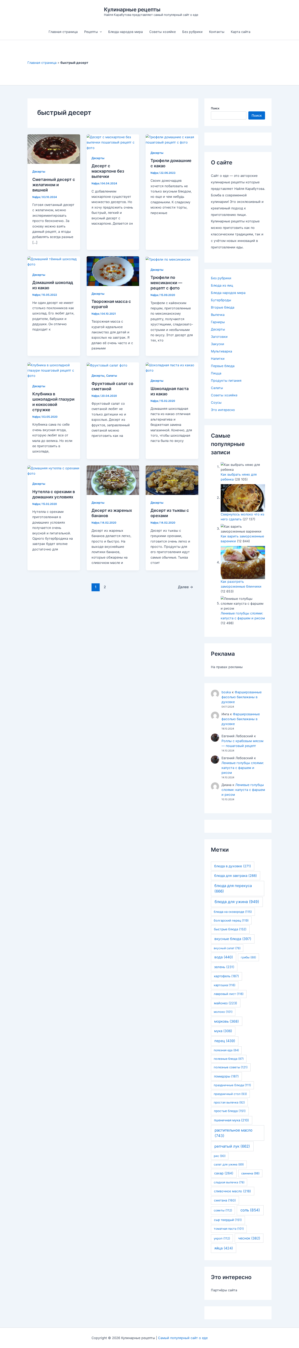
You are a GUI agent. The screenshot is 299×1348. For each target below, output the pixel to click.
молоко (223, 1012)
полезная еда (226, 1050)
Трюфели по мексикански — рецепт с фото (166, 282)
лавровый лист (228, 994)
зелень (224, 967)
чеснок (249, 1238)
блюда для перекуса (233, 888)
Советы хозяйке (162, 32)
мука (223, 1031)
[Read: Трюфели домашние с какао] (172, 139)
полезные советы (231, 1067)
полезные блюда (229, 1058)
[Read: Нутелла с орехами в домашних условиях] (53, 470)
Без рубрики (192, 32)
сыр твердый (228, 1220)
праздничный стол (230, 1094)
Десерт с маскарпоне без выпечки (108, 171)
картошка (224, 985)
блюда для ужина (237, 901)
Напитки (218, 359)
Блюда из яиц (222, 285)
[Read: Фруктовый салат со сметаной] (107, 365)
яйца (223, 1248)
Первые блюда (223, 366)
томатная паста (229, 1229)
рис (220, 1156)
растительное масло (233, 1133)
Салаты (111, 375)
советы (223, 1210)
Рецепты (91, 32)
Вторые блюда (222, 307)
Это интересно (223, 410)
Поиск (215, 108)
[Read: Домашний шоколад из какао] (53, 261)
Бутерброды (221, 300)
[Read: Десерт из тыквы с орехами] (172, 480)
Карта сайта (240, 32)
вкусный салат (227, 948)
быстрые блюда (230, 929)
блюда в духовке (232, 866)
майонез (225, 1003)
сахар (223, 1173)
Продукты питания (226, 380)
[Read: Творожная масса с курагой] (113, 271)
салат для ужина (229, 1164)
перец (224, 1041)
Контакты (216, 32)
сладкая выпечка (229, 1182)
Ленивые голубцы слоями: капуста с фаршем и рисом (243, 768)
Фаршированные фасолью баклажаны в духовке (242, 697)
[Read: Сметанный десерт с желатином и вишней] (53, 149)
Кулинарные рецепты (132, 9)
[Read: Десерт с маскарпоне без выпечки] (113, 142)
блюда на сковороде (233, 912)
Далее (185, 587)
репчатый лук (232, 1146)
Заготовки (219, 337)
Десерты (38, 171)
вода (223, 957)
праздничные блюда (232, 1085)
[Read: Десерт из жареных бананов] (113, 480)
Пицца (216, 373)
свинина (250, 1173)
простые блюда (230, 1111)
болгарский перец (231, 920)
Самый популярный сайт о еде (183, 1338)
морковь (226, 1021)
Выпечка (218, 315)
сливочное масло (232, 1191)
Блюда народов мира (125, 32)
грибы (248, 957)
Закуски (217, 344)
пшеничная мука (231, 1120)
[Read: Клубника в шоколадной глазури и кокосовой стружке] (53, 370)
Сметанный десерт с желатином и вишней (53, 184)
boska (226, 692)
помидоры (226, 1076)
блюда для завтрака (235, 876)
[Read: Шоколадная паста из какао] (172, 367)
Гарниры (218, 322)
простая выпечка (229, 1102)
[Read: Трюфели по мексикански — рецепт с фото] (168, 259)
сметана (225, 1200)
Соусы (216, 402)
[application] (100, 32)
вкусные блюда (232, 939)
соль (250, 1210)
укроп (222, 1238)
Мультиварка (221, 351)
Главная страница (63, 32)
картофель (226, 976)
